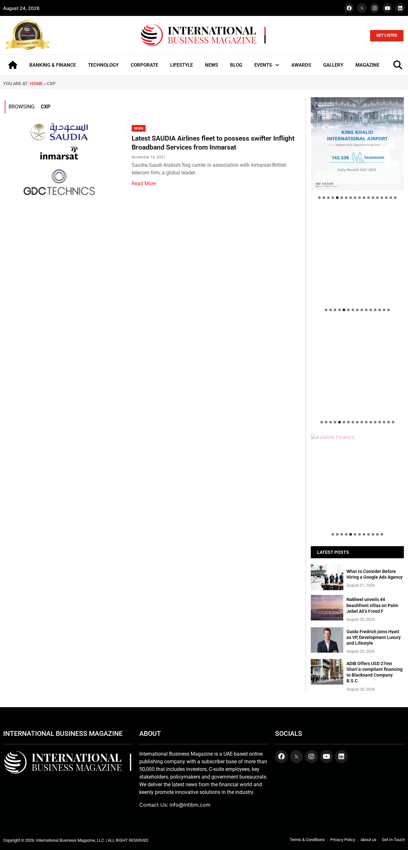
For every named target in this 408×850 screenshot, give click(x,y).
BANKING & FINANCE (52, 65)
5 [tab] (337, 197)
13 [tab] (373, 197)
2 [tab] (324, 197)
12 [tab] (368, 197)
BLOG (236, 65)
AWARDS (301, 65)
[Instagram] (374, 8)
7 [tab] (346, 197)
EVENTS (263, 65)
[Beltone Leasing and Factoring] (357, 480)
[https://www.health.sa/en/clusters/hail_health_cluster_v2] (357, 256)
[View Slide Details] (357, 338)
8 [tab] (350, 197)
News (138, 128)
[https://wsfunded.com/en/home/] (357, 368)
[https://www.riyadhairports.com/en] (357, 143)
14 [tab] (377, 197)
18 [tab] (395, 197)
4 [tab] (333, 197)
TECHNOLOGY (103, 65)
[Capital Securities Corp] (357, 212)
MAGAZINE (367, 65)
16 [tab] (386, 197)
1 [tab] (319, 197)
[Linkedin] (400, 8)
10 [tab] (359, 197)
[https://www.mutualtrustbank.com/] (357, 325)
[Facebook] (349, 8)
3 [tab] (328, 197)
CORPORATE (144, 65)
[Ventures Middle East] (357, 440)
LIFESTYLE (181, 65)
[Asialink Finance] (357, 437)
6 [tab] (341, 197)
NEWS (211, 65)
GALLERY (333, 65)
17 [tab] (391, 197)
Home (36, 83)
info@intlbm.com (190, 805)
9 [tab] (355, 197)
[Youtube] (387, 8)
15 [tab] (382, 197)
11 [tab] (364, 197)
